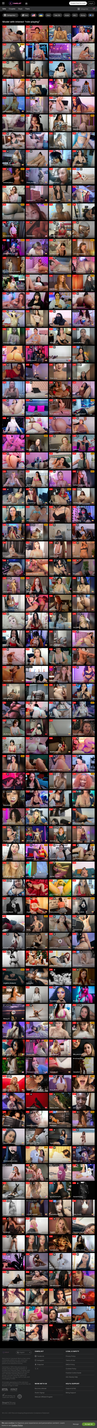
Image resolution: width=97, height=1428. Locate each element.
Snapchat (40, 1364)
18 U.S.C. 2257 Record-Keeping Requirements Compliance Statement (25, 1413)
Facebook (40, 1356)
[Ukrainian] (41, 15)
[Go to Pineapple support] (19, 1396)
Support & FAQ (71, 1388)
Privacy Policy (70, 1356)
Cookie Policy (17, 1425)
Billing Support (71, 1393)
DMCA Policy (70, 1364)
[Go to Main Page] (15, 3)
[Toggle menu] (3, 3)
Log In (91, 3)
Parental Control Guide (73, 1373)
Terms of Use (70, 1360)
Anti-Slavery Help (72, 1377)
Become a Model (40, 1388)
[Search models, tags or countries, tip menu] (93, 8)
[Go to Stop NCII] (9, 1403)
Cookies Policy (71, 1369)
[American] (33, 15)
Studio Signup (39, 1393)
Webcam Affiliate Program (44, 1397)
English (22, 1352)
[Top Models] (26, 3)
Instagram (40, 1360)
